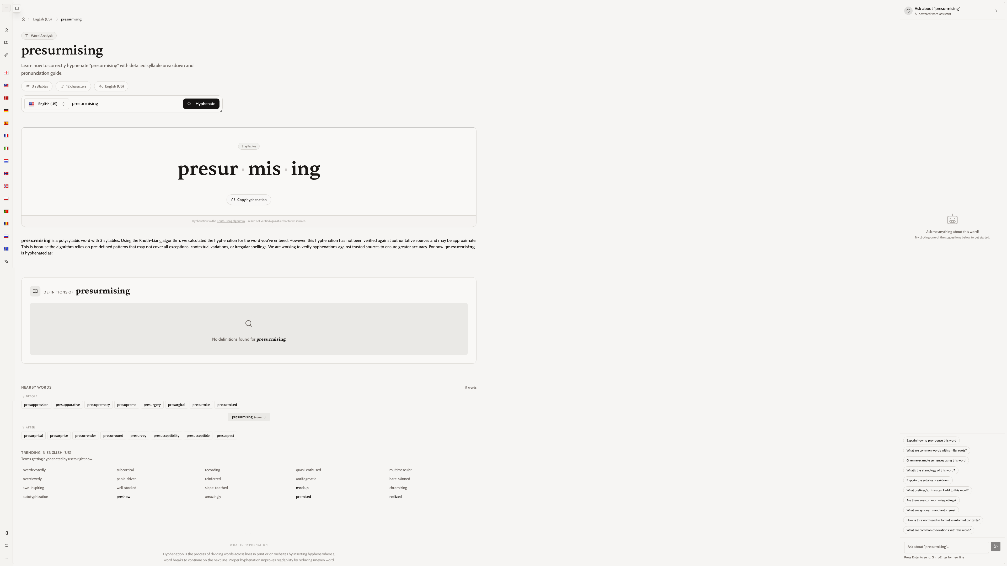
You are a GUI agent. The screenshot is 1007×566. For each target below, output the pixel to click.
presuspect (225, 435)
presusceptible (198, 435)
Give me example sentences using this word (936, 460)
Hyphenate (205, 103)
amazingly (213, 496)
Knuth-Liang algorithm (231, 221)
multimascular (400, 469)
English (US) (42, 19)
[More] (6, 558)
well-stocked (126, 487)
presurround (113, 435)
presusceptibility (166, 435)
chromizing (398, 487)
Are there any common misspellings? (931, 500)
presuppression (36, 404)
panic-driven (127, 478)
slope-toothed (216, 487)
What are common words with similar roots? (937, 450)
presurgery (152, 404)
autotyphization (35, 496)
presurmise (201, 404)
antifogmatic (306, 478)
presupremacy (98, 404)
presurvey (138, 435)
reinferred (213, 478)
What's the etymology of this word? (931, 470)
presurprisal (33, 435)
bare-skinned (399, 478)
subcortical (125, 469)
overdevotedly (34, 469)
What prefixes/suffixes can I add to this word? (938, 490)
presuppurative (68, 404)
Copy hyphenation (252, 199)
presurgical (176, 404)
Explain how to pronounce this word (931, 440)
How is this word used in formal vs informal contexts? (943, 520)
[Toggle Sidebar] (12, 283)
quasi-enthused (308, 469)
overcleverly (32, 478)
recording (212, 469)
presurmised (227, 404)
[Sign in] (6, 533)
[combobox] (46, 104)
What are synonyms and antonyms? (931, 510)
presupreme (126, 404)
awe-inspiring (33, 487)
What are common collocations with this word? (939, 530)
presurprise (59, 435)
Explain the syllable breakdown (928, 480)
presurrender (85, 435)
